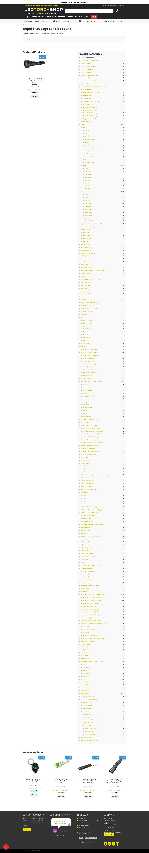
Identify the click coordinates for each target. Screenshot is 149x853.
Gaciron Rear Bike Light (87, 311)
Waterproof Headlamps (89, 372)
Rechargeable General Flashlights (92, 600)
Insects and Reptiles (90, 720)
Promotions (84, 591)
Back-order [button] (35, 96)
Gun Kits (85, 393)
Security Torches (85, 652)
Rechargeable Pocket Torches (91, 609)
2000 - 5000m (88, 177)
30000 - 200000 (89, 215)
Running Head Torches (89, 367)
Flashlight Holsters (88, 667)
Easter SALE (84, 276)
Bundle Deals (84, 264)
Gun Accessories (87, 390)
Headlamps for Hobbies (87, 378)
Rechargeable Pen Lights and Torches (91, 620)
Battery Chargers (87, 104)
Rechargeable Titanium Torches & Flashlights (93, 638)
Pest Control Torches (86, 583)
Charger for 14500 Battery (90, 107)
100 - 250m (88, 171)
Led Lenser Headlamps (87, 483)
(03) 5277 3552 (121, 5)
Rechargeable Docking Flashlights (92, 597)
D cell (84, 501)
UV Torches (86, 711)
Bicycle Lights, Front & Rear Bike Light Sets (92, 224)
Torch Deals (84, 676)
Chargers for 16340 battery (90, 119)
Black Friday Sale (85, 244)
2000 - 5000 (88, 209)
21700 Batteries (87, 98)
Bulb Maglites (84, 256)
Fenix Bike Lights (85, 282)
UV (85, 159)
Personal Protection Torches (88, 580)
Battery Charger (87, 84)
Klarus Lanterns (85, 463)
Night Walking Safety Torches (89, 548)
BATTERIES (60, 17)
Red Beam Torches (90, 154)
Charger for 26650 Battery (90, 116)
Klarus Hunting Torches (87, 460)
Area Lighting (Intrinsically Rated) (92, 428)
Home (26, 25)
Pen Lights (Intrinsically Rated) (91, 440)
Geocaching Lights (86, 314)
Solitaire (85, 504)
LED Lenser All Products (87, 480)
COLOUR (79, 17)
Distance (85, 165)
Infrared (87, 145)
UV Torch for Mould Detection (93, 734)
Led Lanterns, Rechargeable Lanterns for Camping (94, 475)
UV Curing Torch (89, 731)
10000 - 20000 (88, 206)
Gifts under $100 (87, 320)
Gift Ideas (83, 317)
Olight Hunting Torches (87, 553)
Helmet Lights (86, 232)
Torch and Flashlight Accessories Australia (92, 661)
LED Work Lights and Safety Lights (90, 512)
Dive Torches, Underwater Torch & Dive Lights (93, 270)
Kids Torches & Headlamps (88, 448)
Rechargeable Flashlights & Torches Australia (93, 594)
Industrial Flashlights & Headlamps (90, 419)
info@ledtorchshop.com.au (114, 832)
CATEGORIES (37, 17)
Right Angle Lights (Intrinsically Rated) (93, 442)
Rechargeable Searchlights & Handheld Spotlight (94, 623)
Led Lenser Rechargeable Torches (90, 489)
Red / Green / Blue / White (92, 148)
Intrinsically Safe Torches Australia (90, 425)
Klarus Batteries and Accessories (89, 451)
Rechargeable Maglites (87, 618)
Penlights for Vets (85, 577)
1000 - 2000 (88, 203)
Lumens (85, 192)
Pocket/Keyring (85, 588)
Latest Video (84, 472)
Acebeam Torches (86, 72)
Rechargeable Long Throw (90, 606)
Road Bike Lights (87, 241)
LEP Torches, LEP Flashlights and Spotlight (92, 524)
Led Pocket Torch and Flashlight (89, 507)
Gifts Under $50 (87, 329)
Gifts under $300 (87, 326)
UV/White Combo (89, 162)
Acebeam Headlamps (86, 63)
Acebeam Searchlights (87, 69)
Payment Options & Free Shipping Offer (88, 820)
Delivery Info (82, 818)
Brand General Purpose (87, 247)
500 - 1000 (87, 218)
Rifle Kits (85, 410)
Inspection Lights (85, 422)
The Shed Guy (86, 337)
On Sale (83, 562)
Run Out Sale (84, 650)
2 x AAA (85, 498)
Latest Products (85, 469)
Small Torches (84, 655)
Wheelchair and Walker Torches (89, 740)
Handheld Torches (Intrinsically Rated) (93, 431)
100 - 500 (87, 200)
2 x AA (84, 259)
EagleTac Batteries (86, 273)
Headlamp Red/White (90, 139)
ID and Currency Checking (91, 717)
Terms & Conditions (84, 825)
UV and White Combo (90, 728)
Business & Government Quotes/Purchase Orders (85, 832)
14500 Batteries (87, 89)
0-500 (86, 197)
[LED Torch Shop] (44, 11)
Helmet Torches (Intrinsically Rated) (92, 434)
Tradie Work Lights (88, 521)
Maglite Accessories (86, 527)
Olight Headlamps (85, 550)
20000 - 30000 (88, 212)
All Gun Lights (86, 384)
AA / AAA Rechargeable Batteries (92, 101)
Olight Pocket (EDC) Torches (88, 556)
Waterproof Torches (86, 737)
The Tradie (85, 340)
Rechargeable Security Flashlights (92, 612)
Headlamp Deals (85, 343)
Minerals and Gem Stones (92, 723)
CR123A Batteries (87, 121)
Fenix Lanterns (85, 288)
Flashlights (83, 299)
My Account (113, 5)
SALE (93, 17)
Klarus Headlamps (85, 457)
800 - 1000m (88, 189)
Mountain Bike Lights (88, 235)
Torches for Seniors (86, 685)
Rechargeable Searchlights (90, 635)
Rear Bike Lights (87, 238)
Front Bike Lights (87, 229)
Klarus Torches (85, 466)
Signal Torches (87, 708)
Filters (84, 387)
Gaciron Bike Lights (86, 305)
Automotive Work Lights (89, 515)
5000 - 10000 (88, 221)
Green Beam (88, 136)
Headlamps (84, 346)
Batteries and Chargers (87, 78)
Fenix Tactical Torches (87, 294)
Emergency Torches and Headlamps (90, 279)
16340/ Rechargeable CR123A (91, 92)
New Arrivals (84, 539)
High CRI (87, 142)
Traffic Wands (86, 673)
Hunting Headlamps (88, 402)
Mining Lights (84, 533)
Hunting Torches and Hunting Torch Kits (91, 381)
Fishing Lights (84, 297)
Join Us (27, 829)
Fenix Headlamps (85, 285)
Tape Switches (87, 416)
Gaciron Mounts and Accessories (89, 308)
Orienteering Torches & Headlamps (90, 565)
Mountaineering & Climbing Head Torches (92, 536)
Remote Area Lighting (87, 644)
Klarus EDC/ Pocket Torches (88, 454)
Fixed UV (87, 133)
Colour (84, 127)
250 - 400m (88, 180)
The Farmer (86, 332)
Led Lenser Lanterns (86, 486)
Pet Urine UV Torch (90, 725)
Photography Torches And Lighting (90, 585)
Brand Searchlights (86, 250)
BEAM (70, 17)
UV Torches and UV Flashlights (89, 699)
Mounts (85, 670)
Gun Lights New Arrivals (89, 396)
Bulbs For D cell (87, 262)
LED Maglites (84, 492)
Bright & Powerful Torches (88, 253)
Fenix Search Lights (86, 291)
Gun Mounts (86, 399)
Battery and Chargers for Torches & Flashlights (93, 86)
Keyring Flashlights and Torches (89, 445)
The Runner (86, 334)
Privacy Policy (82, 827)
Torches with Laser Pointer (88, 688)
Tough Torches (85, 690)
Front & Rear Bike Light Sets (90, 227)
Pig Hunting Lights (87, 407)
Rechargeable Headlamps (90, 349)
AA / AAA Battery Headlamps (91, 355)
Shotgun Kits (86, 413)
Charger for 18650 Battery (90, 110)
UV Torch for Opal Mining (87, 696)
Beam (82, 124)
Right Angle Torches (86, 647)
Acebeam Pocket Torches (88, 66)
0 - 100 (86, 194)
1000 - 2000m (88, 174)
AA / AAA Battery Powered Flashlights (91, 60)
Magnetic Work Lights (88, 518)
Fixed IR (87, 130)
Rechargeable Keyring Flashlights (92, 603)
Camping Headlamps (88, 358)
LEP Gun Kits (86, 404)
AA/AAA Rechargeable (89, 81)
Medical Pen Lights (86, 530)
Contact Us (109, 835)
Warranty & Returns (83, 822)
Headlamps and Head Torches (89, 352)
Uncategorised (85, 693)
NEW (87, 17)
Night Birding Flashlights (87, 542)
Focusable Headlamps (89, 361)
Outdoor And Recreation (87, 568)
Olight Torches (84, 559)
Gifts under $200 (87, 323)
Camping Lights (87, 574)
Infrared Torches (87, 705)
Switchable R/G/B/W (90, 157)
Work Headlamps (87, 375)
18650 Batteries (87, 95)
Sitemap (81, 829)
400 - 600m (88, 183)
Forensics (87, 714)
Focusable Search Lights (89, 629)
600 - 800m (88, 186)
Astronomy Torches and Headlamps (90, 75)
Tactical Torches (85, 658)
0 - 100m (87, 168)
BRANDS (49, 17)
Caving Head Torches (86, 267)
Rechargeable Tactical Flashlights (92, 615)
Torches (83, 679)
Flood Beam (86, 626)
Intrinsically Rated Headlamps (91, 437)
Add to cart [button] (34, 795)
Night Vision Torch (85, 545)
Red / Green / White (90, 151)
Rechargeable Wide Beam (88, 641)
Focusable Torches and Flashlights (90, 302)
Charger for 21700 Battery (90, 113)
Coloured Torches (87, 702)
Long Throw (86, 632)
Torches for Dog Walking (87, 682)
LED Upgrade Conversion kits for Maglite (91, 510)
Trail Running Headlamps (91, 369)
